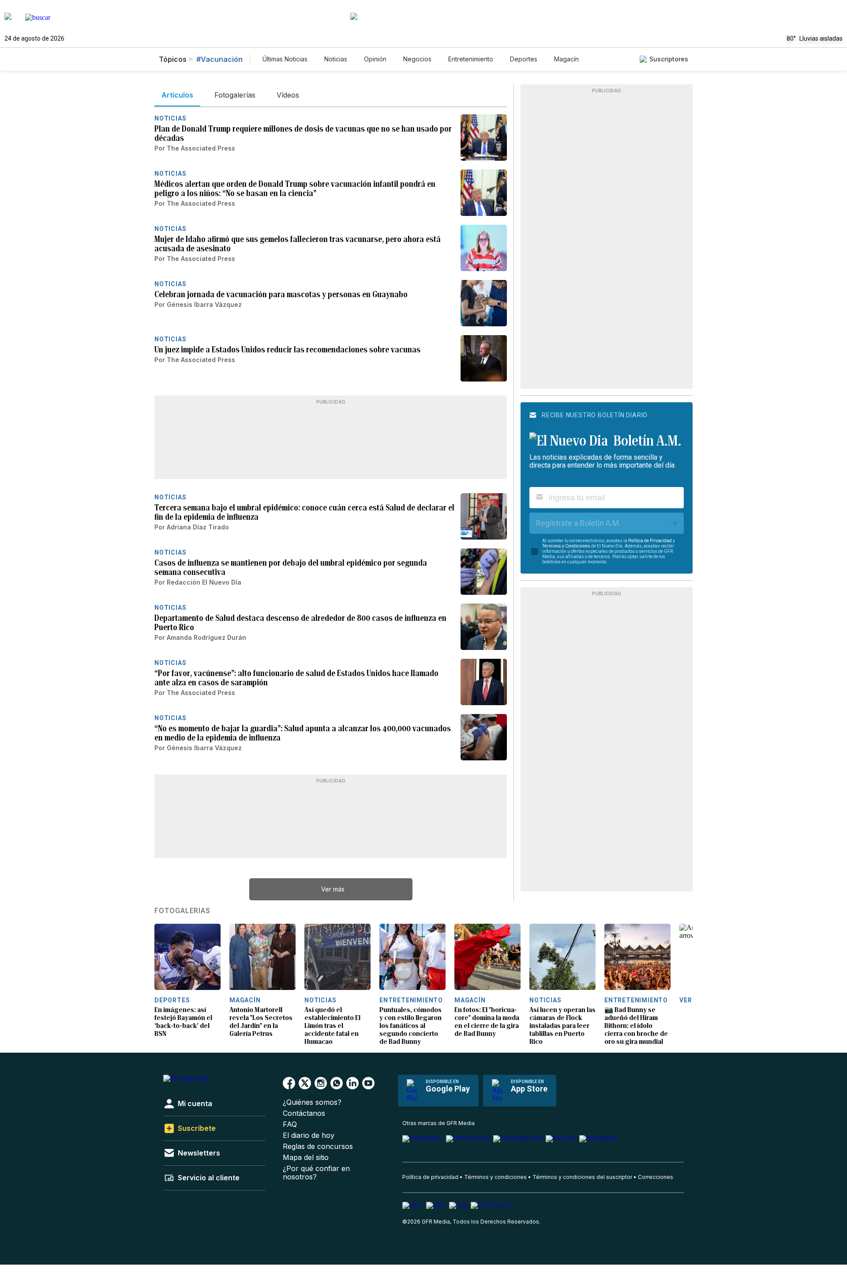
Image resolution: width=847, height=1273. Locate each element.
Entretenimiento (470, 59)
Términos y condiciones (495, 1177)
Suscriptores (668, 59)
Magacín (566, 59)
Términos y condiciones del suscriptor (582, 1177)
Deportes (523, 59)
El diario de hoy (308, 1135)
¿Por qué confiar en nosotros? (316, 1172)
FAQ (290, 1124)
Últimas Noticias (284, 59)
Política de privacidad (430, 1177)
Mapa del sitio (306, 1157)
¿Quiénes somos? (312, 1102)
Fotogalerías (182, 911)
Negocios (417, 59)
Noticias (335, 59)
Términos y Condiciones (566, 546)
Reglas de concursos (318, 1146)
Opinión (375, 59)
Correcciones (655, 1177)
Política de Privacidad (650, 540)
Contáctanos (304, 1113)
